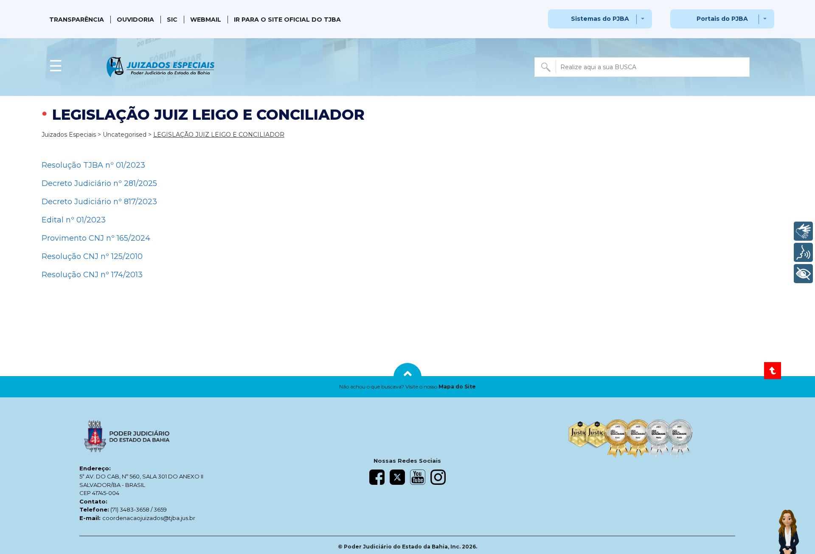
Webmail (205, 19)
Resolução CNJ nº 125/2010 (92, 256)
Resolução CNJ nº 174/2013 (92, 274)
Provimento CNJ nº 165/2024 (96, 238)
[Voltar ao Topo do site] (772, 370)
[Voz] (803, 252)
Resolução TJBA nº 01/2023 (93, 165)
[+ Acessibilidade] (803, 273)
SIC (172, 19)
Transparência (76, 19)
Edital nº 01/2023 (74, 220)
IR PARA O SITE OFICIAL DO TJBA (287, 19)
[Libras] (803, 231)
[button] (407, 386)
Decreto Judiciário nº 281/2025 (99, 183)
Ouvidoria (135, 19)
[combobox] (642, 67)
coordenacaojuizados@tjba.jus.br (148, 518)
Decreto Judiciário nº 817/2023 (99, 201)
